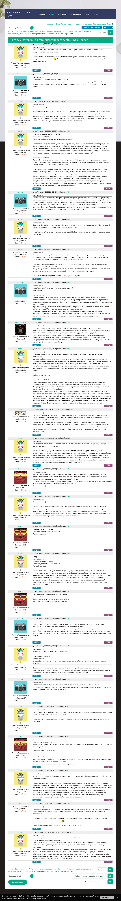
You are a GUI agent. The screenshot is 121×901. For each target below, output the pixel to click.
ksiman (20, 803)
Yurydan (20, 74)
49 (68, 646)
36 (68, 219)
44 (68, 496)
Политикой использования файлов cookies (30, 898)
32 (68, 74)
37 (68, 249)
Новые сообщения (74, 24)
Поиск (109, 24)
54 (69, 803)
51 (67, 706)
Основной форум (21, 31)
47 (68, 591)
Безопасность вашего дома (19, 14)
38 (68, 282)
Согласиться (107, 897)
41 (72, 409)
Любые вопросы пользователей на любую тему (47, 31)
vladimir (20, 249)
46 (68, 553)
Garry (20, 469)
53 (67, 770)
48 (68, 618)
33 (68, 101)
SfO (20, 409)
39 (68, 322)
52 (67, 736)
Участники (87, 24)
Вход (58, 24)
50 (68, 679)
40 (68, 349)
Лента (63, 24)
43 (68, 469)
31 (68, 44)
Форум (10, 31)
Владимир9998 (20, 322)
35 (69, 192)
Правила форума (99, 24)
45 (68, 526)
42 (72, 438)
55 (72, 832)
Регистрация (50, 24)
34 (69, 131)
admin (20, 44)
